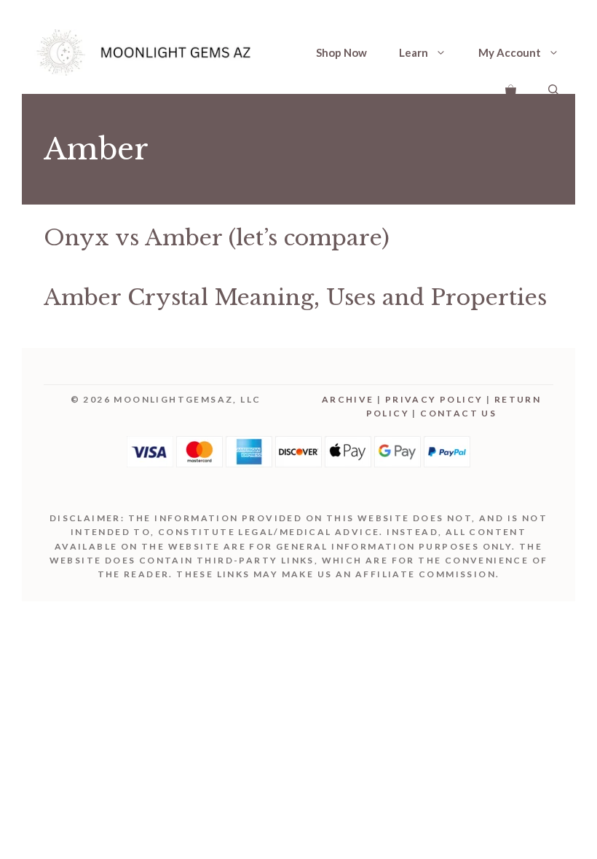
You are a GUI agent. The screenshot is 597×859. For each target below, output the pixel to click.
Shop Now (341, 52)
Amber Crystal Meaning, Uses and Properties (295, 297)
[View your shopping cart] (510, 88)
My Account (509, 52)
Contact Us (458, 413)
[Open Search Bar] (553, 88)
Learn (413, 52)
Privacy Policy (434, 399)
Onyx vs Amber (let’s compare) (217, 237)
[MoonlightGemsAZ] (145, 52)
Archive (348, 399)
